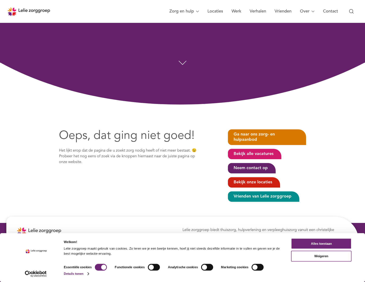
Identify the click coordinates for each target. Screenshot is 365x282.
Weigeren (321, 256)
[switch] (154, 267)
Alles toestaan (321, 243)
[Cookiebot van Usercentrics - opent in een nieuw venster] (35, 274)
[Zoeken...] (351, 11)
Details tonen (73, 273)
